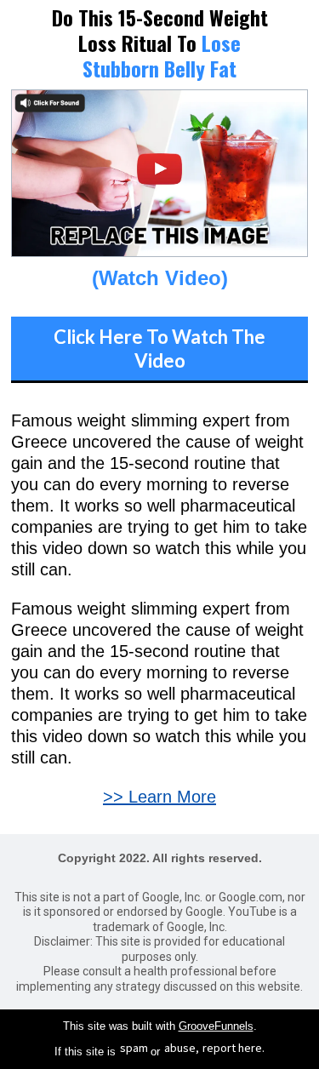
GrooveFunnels (216, 1026)
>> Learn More (159, 796)
